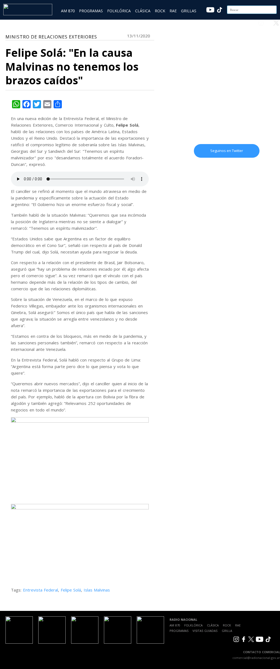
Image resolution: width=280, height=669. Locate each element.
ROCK (160, 10)
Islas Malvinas (97, 590)
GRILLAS (188, 10)
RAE (173, 10)
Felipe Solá (71, 590)
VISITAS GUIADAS (204, 631)
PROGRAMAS (91, 10)
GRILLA (227, 631)
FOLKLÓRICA (119, 10)
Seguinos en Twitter (226, 150)
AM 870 (68, 10)
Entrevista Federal (40, 590)
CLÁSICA (142, 10)
